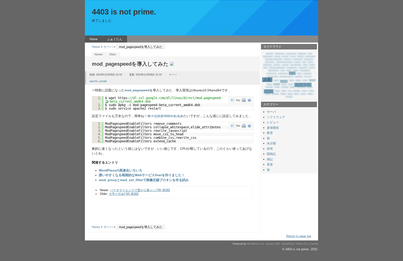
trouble (305, 70)
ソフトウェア (276, 117)
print (244, 100)
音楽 (270, 164)
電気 (310, 94)
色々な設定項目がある (163, 116)
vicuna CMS (273, 243)
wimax (307, 73)
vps (299, 73)
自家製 (296, 91)
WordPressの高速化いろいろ (120, 170)
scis (312, 68)
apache (94, 81)
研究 (270, 148)
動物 (298, 80)
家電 (284, 84)
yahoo (298, 76)
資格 (290, 94)
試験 (283, 94)
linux (285, 65)
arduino (268, 56)
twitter (272, 73)
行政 (311, 91)
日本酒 (285, 87)
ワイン (307, 76)
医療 (312, 80)
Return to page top (298, 236)
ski (282, 70)
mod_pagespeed (137, 90)
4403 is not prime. (124, 12)
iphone (267, 65)
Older (112, 54)
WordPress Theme (292, 243)
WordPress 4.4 (255, 243)
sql (289, 70)
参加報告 (273, 127)
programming (277, 68)
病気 (268, 91)
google (103, 81)
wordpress (286, 76)
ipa (304, 62)
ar (310, 54)
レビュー (273, 122)
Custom (313, 243)
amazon (280, 54)
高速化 (289, 97)
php (312, 65)
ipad (310, 62)
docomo (310, 56)
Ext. (306, 243)
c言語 (300, 56)
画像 (310, 87)
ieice (297, 62)
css (293, 56)
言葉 (268, 94)
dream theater (273, 59)
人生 (267, 79)
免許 (291, 80)
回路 (269, 84)
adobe (270, 54)
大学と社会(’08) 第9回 (124, 194)
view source (232, 100)
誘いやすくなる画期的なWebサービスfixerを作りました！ (142, 175)
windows (272, 76)
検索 (292, 87)
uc (292, 73)
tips (296, 70)
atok (277, 56)
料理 (277, 87)
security (273, 70)
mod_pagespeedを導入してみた (130, 64)
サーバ (108, 47)
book (285, 56)
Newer (98, 54)
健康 (284, 81)
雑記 (270, 159)
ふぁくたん (114, 39)
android (291, 54)
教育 (270, 133)
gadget (308, 59)
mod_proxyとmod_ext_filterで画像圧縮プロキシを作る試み (144, 180)
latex (276, 65)
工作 (290, 84)
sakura (303, 68)
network (295, 65)
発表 (277, 91)
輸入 (297, 94)
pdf (305, 65)
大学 (276, 84)
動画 (305, 80)
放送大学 (302, 85)
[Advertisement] (172, 209)
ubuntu (283, 73)
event (288, 59)
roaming (291, 68)
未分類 (271, 143)
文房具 (269, 87)
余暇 (276, 80)
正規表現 (301, 87)
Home (93, 39)
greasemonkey (284, 62)
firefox (298, 59)
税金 (284, 91)
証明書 (275, 94)
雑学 (303, 94)
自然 (304, 91)
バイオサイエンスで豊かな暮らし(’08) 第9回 (140, 190)
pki (265, 68)
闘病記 (271, 154)
